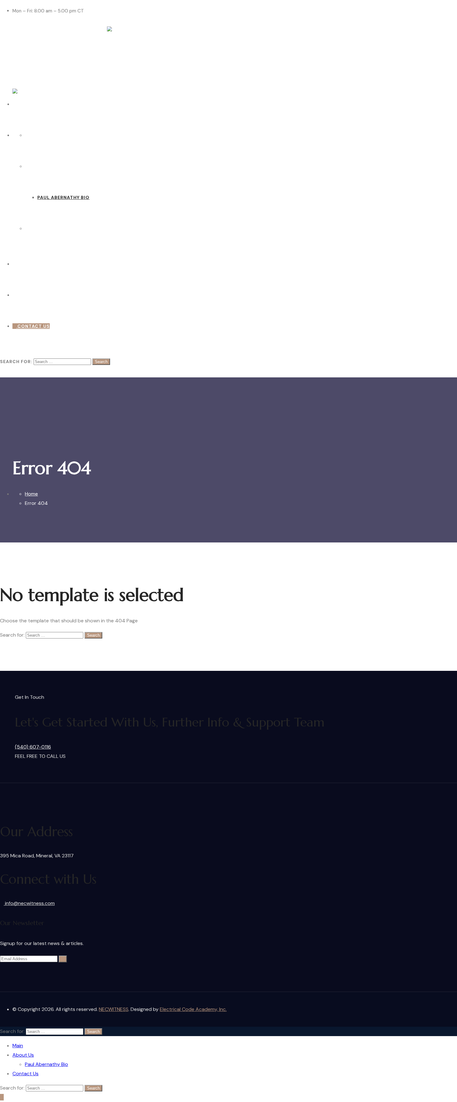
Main (31, 135)
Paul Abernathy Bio (63, 197)
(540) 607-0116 (33, 747)
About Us (37, 166)
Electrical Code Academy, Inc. (193, 1009)
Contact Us (41, 228)
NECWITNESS (113, 1009)
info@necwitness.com (29, 903)
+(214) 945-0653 (37, 264)
